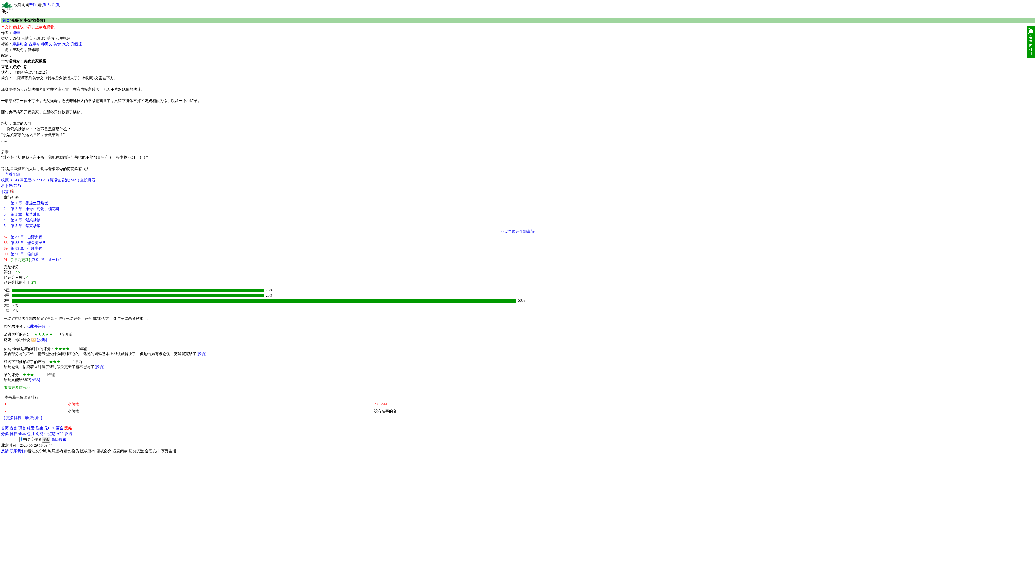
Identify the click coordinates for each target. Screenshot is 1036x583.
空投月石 (87, 180)
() (10, 180)
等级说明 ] (33, 418)
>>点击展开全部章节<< (519, 231)
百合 (59, 428)
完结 (68, 428)
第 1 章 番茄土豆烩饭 (26, 203)
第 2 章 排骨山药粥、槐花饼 (31, 209)
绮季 (16, 33)
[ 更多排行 (12, 418)
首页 (6, 20)
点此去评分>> (38, 326)
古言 (13, 428)
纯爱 (31, 428)
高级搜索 (58, 440)
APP (60, 434)
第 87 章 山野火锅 (23, 237)
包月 (31, 434)
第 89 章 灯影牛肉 (23, 248)
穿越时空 (20, 44)
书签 (5, 192)
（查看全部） (12, 174)
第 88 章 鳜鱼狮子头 (25, 243)
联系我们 (17, 451)
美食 (57, 44)
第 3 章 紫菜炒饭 (22, 214)
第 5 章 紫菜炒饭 (22, 226)
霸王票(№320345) (34, 180)
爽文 (66, 44)
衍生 (39, 428)
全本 (22, 434)
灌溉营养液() (64, 180)
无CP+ (49, 428)
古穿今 (34, 44)
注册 (55, 5)
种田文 (46, 44)
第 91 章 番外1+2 (33, 260)
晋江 (33, 5)
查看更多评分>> (17, 388)
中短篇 (50, 434)
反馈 (68, 434)
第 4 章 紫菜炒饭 (22, 220)
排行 (13, 434)
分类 (5, 434)
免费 (39, 434)
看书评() (11, 186)
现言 (22, 428)
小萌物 (73, 411)
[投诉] (42, 340)
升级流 (76, 44)
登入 (46, 5)
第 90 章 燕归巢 (21, 254)
